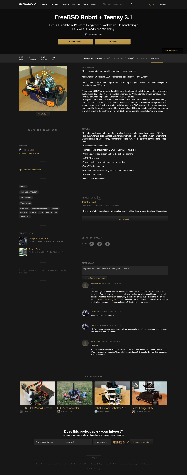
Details (98, 58)
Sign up (151, 4)
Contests (65, 4)
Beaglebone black (40, 208)
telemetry (25, 217)
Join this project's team (29, 153)
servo (49, 212)
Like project (112, 41)
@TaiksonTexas (143, 411)
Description (88, 58)
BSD (41, 212)
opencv (23, 212)
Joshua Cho (66, 411)
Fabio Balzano (95, 34)
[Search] (131, 4)
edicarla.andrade (97, 341)
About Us (39, 464)
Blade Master (104, 411)
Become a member (71, 434)
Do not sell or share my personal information (135, 464)
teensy (55, 208)
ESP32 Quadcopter (68, 408)
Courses (76, 4)
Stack (85, 4)
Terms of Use (83, 464)
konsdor (27, 411)
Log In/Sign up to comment (95, 278)
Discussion (157, 58)
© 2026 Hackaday (93, 469)
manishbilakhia (96, 283)
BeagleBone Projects (38, 238)
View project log (125, 219)
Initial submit (89, 202)
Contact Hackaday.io (53, 464)
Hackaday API (110, 464)
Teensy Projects (36, 249)
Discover (54, 4)
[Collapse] (99, 198)
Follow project (75, 41)
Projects (43, 4)
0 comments (114, 205)
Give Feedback (69, 464)
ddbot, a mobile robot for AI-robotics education (120, 408)
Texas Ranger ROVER (144, 408)
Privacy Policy (96, 464)
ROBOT (33, 212)
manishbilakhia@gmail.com (109, 299)
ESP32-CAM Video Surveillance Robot (41, 408)
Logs (131, 58)
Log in (163, 4)
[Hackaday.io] (27, 4)
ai (56, 212)
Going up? (94, 457)
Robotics (24, 208)
